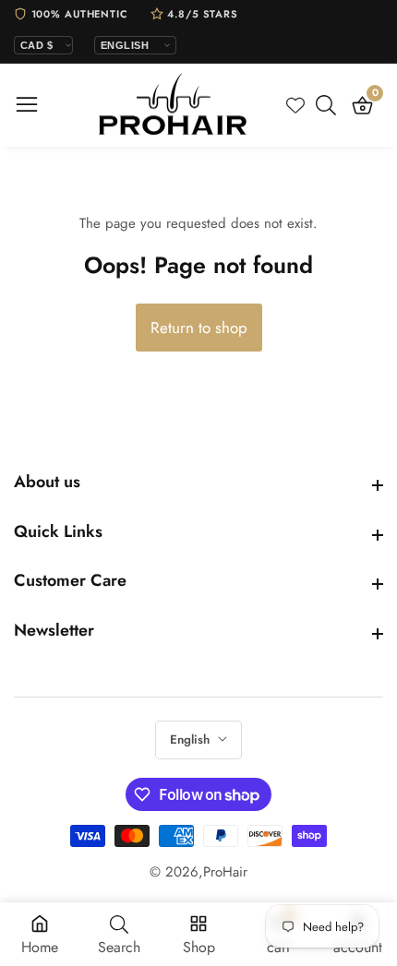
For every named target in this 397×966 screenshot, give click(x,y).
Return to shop (198, 327)
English (191, 739)
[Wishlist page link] (295, 105)
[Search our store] (329, 105)
